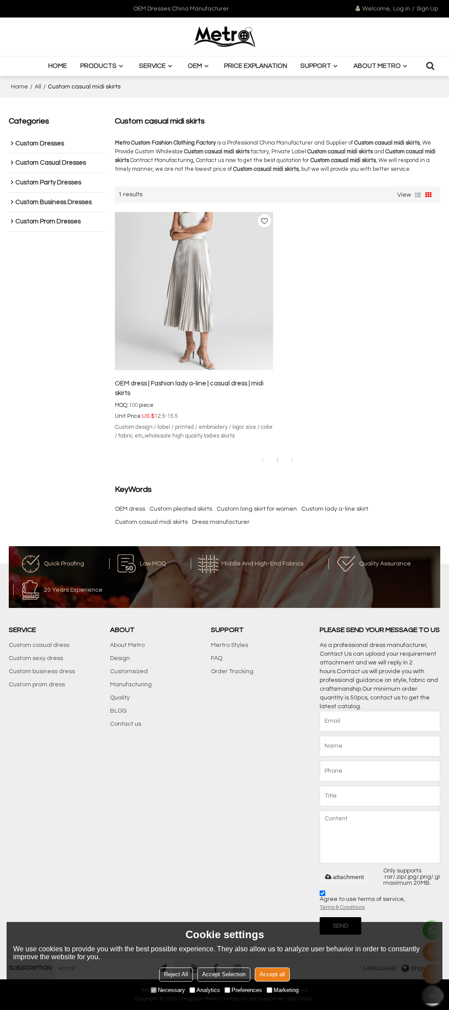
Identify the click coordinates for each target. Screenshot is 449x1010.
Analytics (208, 990)
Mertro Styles (229, 645)
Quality (120, 698)
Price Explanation (255, 66)
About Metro (377, 66)
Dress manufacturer (220, 522)
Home (57, 66)
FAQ (216, 658)
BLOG (118, 711)
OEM (195, 66)
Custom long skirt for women (257, 509)
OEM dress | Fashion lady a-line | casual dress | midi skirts (189, 388)
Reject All (176, 974)
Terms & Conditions (342, 907)
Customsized (129, 671)
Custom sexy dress (36, 658)
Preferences (247, 990)
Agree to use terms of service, (362, 903)
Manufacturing (131, 685)
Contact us (125, 724)
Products (98, 66)
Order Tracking (232, 671)
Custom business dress (42, 671)
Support (315, 66)
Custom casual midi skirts (151, 522)
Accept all (272, 974)
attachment (348, 876)
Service (152, 66)
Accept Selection (224, 974)
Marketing (286, 990)
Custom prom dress (37, 685)
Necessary (171, 990)
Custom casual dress (39, 645)
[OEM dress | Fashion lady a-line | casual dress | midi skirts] (194, 291)
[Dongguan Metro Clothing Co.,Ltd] (224, 36)
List (418, 195)
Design (120, 658)
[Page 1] (262, 460)
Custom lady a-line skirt (334, 509)
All (38, 87)
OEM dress (130, 509)
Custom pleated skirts (181, 509)
